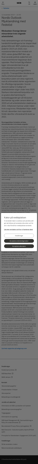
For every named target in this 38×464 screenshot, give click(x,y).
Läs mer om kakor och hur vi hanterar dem (18, 229)
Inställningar (19, 236)
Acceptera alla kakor (19, 246)
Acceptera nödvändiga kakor (19, 241)
